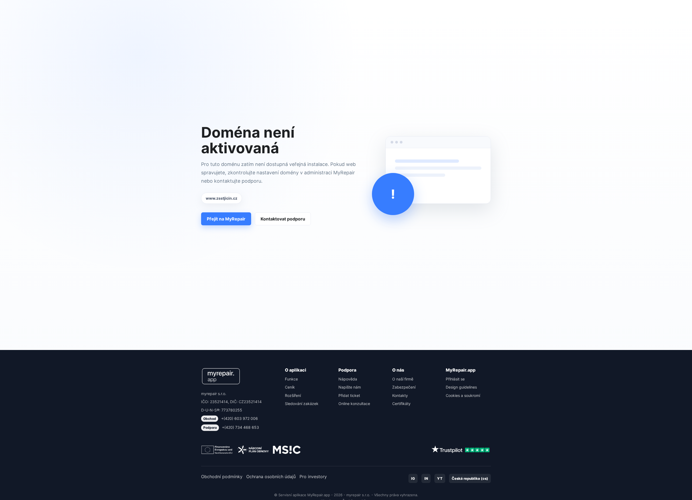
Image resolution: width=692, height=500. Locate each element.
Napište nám (349, 387)
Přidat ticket (349, 395)
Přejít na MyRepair (226, 219)
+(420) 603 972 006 (230, 418)
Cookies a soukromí (463, 395)
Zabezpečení (403, 387)
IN (426, 478)
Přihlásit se (455, 379)
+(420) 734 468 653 (231, 427)
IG (413, 478)
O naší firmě (402, 379)
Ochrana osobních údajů (271, 476)
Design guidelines (461, 387)
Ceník (290, 387)
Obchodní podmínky (221, 476)
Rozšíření (293, 395)
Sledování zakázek (301, 403)
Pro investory (313, 476)
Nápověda (347, 379)
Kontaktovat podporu (283, 219)
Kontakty (400, 395)
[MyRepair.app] (221, 376)
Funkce (291, 379)
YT (440, 478)
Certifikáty (401, 403)
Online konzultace (354, 403)
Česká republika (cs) (470, 478)
